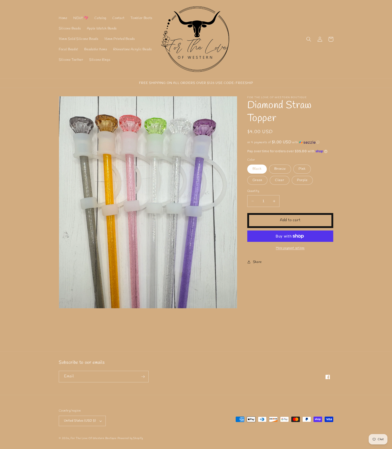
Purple (302, 180)
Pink (302, 169)
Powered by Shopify (130, 438)
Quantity (253, 191)
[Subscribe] (142, 377)
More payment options (290, 248)
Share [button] (257, 262)
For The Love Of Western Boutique (94, 438)
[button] (308, 39)
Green (257, 180)
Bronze (280, 169)
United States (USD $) (80, 421)
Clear (279, 180)
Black (257, 169)
